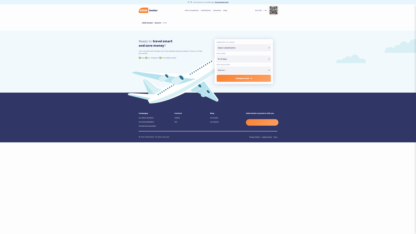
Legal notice (267, 137)
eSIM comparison (192, 10)
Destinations (206, 10)
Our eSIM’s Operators (146, 118)
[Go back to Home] (148, 10)
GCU (275, 137)
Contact (177, 118)
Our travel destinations (146, 122)
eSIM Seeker (147, 23)
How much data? (223, 65)
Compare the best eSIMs (147, 126)
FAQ (175, 122)
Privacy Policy (254, 137)
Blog (225, 10)
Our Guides (214, 118)
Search (158, 23)
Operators (217, 10)
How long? (221, 53)
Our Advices (214, 122)
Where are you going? (226, 42)
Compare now (242, 78)
